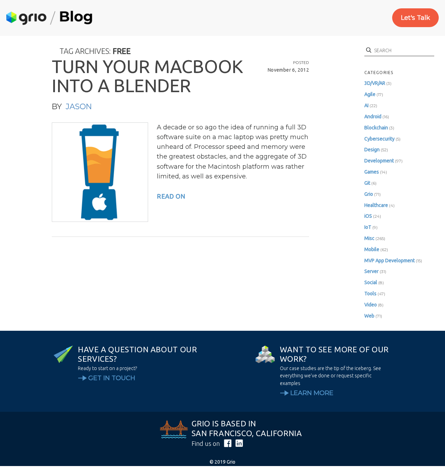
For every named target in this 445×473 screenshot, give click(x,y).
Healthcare (376, 205)
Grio (368, 194)
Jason (79, 106)
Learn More (311, 393)
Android (372, 116)
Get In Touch (111, 378)
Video (370, 304)
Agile (369, 94)
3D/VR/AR (374, 83)
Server (371, 271)
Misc (369, 238)
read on (171, 196)
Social (370, 282)
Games (371, 172)
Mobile (371, 249)
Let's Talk (415, 18)
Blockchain (376, 127)
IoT (367, 227)
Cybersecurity (379, 139)
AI (366, 105)
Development (379, 160)
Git (367, 183)
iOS (368, 216)
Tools (370, 293)
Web (369, 316)
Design (372, 149)
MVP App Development (389, 260)
